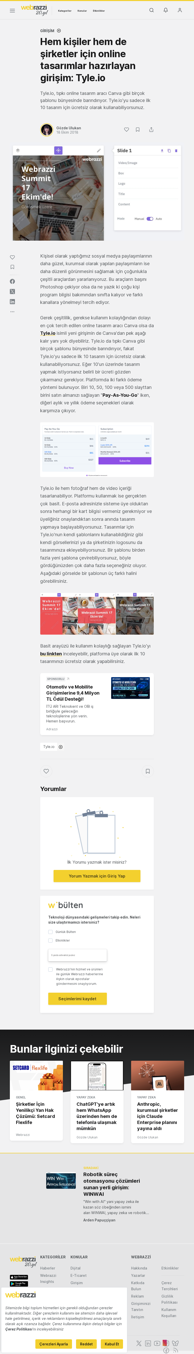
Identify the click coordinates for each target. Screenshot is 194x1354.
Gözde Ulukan (87, 1137)
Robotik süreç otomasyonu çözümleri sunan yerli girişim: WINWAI (111, 1184)
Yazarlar (138, 1275)
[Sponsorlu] (130, 688)
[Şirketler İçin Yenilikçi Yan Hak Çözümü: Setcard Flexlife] (36, 1076)
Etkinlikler (99, 10)
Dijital (75, 1268)
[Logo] (34, 9)
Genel (21, 1097)
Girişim (47, 31)
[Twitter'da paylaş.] (12, 291)
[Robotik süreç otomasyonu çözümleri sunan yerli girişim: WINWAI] (61, 1180)
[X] (138, 1343)
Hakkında (139, 1268)
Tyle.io (49, 746)
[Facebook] (166, 1350)
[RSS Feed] (175, 1350)
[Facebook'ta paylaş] (12, 281)
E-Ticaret (78, 1275)
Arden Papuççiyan (99, 1220)
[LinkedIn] (147, 1343)
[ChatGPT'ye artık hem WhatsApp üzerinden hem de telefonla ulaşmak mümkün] (97, 1076)
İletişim (137, 1317)
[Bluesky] (175, 1343)
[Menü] (12, 11)
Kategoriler (64, 10)
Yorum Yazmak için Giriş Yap (97, 876)
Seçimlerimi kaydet (77, 998)
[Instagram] (166, 1343)
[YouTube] (157, 1343)
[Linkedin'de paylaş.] (12, 301)
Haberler (47, 1268)
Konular (82, 10)
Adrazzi (52, 729)
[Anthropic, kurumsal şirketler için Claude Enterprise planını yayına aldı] (157, 1076)
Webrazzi (23, 1135)
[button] (97, 449)
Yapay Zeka (86, 1097)
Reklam (137, 1296)
